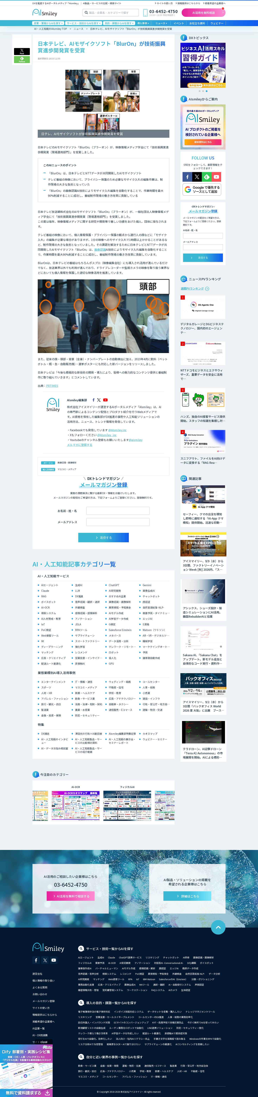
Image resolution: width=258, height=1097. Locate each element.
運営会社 (37, 973)
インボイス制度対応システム (129, 1011)
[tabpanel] (203, 65)
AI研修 (186, 957)
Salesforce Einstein (120, 630)
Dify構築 (191, 963)
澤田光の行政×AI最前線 (88, 733)
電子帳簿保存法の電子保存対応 (94, 1011)
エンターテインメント (53, 682)
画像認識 (100, 249)
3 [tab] (206, 91)
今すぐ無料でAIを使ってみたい (203, 1022)
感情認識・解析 (147, 968)
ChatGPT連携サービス (130, 957)
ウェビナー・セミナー (155, 739)
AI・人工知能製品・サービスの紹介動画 (88, 750)
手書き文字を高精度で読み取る (170, 1038)
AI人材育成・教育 (51, 618)
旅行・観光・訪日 (51, 704)
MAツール (144, 984)
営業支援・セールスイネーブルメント (115, 1017)
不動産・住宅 (116, 687)
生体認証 (185, 990)
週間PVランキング (192, 288)
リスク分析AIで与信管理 (90, 1044)
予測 (145, 652)
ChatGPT (114, 585)
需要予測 (99, 963)
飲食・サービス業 (85, 698)
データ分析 (214, 973)
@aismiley (135, 440)
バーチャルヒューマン (106, 968)
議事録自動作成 (151, 658)
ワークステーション (137, 990)
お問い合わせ (39, 994)
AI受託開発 (125, 963)
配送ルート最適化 (51, 663)
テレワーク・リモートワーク (123, 646)
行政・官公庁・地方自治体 (157, 704)
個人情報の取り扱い (43, 980)
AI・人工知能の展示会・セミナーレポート (122, 740)
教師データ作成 (190, 968)
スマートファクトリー (87, 641)
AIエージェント (49, 585)
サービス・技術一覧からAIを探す (109, 948)
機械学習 (148, 641)
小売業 (146, 693)
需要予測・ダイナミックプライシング (157, 613)
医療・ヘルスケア (85, 693)
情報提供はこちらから (188, 3)
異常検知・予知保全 (120, 607)
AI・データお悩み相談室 (54, 748)
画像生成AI (149, 590)
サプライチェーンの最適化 (158, 1044)
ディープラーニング (52, 646)
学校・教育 (115, 693)
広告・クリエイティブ (53, 658)
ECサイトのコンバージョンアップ (131, 1022)
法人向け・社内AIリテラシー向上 (133, 1038)
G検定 (112, 624)
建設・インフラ (151, 698)
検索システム (48, 613)
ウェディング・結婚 (120, 682)
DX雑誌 (45, 733)
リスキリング (152, 957)
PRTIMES (52, 386)
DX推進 (79, 596)
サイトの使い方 (165, 3)
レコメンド (81, 652)
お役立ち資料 (197, 23)
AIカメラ (172, 990)
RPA (130, 979)
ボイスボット (48, 602)
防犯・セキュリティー (87, 715)
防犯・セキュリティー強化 (190, 1028)
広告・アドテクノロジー (122, 698)
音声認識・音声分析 (88, 973)
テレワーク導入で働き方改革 (93, 1033)
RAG (43, 596)
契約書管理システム (112, 990)
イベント (179, 23)
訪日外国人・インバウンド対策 (94, 1022)
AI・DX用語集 (40, 1035)
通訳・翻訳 (159, 984)
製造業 (45, 710)
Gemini (147, 585)
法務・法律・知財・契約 (88, 704)
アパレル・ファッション (54, 698)
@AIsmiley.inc (117, 430)
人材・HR (46, 693)
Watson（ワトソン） (154, 630)
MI (42, 641)
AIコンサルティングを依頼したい (192, 1044)
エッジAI (147, 618)
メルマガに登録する (79, 445)
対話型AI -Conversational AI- (168, 963)
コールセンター (151, 682)
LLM (77, 590)
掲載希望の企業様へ (215, 3)
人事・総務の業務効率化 (180, 1017)
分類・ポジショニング (202, 979)
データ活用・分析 (118, 641)
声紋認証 (199, 984)
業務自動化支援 (86, 984)
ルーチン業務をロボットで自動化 (126, 1028)
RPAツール (81, 630)
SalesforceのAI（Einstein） (173, 979)
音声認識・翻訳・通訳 (87, 602)
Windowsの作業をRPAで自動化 (205, 1038)
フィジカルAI (84, 963)
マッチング (47, 652)
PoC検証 (46, 630)
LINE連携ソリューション (160, 1028)
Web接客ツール (50, 635)
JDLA (78, 624)
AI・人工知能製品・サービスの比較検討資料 (88, 740)
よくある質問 (39, 987)
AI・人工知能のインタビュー (54, 740)
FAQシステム (158, 990)
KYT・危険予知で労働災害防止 (168, 1022)
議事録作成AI (84, 968)
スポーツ (46, 687)
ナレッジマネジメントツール (200, 1011)
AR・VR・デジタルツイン (157, 635)
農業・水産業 (82, 710)
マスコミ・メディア (67, 469)
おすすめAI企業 (117, 596)
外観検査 (80, 607)
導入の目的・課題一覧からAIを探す (111, 1002)
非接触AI (80, 663)
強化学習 (80, 646)
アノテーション (83, 618)
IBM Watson (149, 979)
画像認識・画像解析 (67, 462)
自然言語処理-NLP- (153, 607)
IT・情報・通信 (83, 682)
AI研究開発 (115, 590)
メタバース (115, 635)
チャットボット (151, 596)
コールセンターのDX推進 (151, 1017)
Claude (45, 590)
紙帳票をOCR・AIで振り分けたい (124, 1044)
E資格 (146, 624)
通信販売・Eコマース (120, 710)
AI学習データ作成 (118, 618)
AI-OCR (45, 607)
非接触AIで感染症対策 (176, 1033)
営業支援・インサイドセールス (89, 658)
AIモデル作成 (116, 613)
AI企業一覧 (38, 1028)
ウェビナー (217, 23)
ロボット (114, 652)
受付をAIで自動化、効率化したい (95, 1038)
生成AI (78, 585)
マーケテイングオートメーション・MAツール (157, 646)
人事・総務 (149, 687)
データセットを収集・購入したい (164, 1011)
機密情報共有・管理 (88, 990)
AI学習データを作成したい (125, 1033)
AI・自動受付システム (179, 984)
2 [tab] (203, 91)
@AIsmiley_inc (107, 435)
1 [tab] (199, 91)
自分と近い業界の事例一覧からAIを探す (114, 1056)
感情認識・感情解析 (86, 613)
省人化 (112, 658)
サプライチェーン (85, 635)
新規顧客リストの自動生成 (91, 1028)
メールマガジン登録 (43, 1001)
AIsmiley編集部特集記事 (122, 733)
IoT (43, 624)
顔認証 (146, 602)
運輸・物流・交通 (152, 710)
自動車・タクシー (118, 704)
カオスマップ (150, 733)
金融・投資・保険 (51, 715)
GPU (111, 663)
